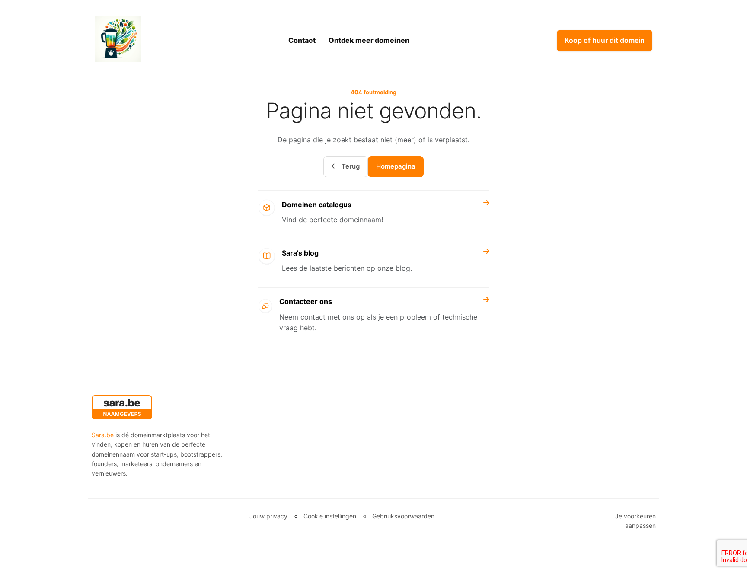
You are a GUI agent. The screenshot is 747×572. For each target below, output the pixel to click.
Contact (302, 40)
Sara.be (103, 434)
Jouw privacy (268, 516)
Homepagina (395, 166)
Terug (351, 166)
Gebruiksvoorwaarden (403, 516)
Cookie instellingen (329, 516)
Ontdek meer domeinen (369, 40)
